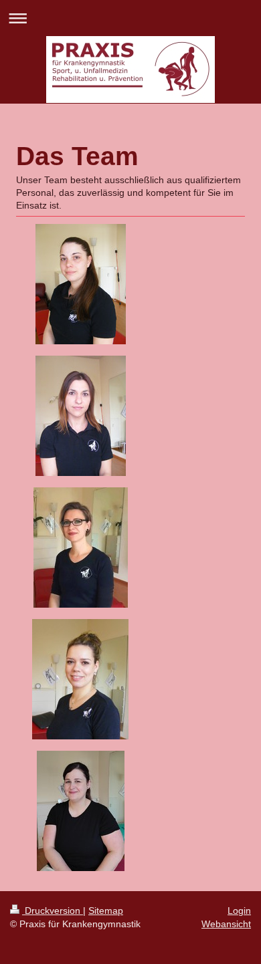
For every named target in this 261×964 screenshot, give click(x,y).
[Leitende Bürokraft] (80, 547)
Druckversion (52, 910)
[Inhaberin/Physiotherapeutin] (80, 284)
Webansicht (226, 924)
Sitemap (105, 910)
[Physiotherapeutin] (80, 416)
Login (239, 910)
